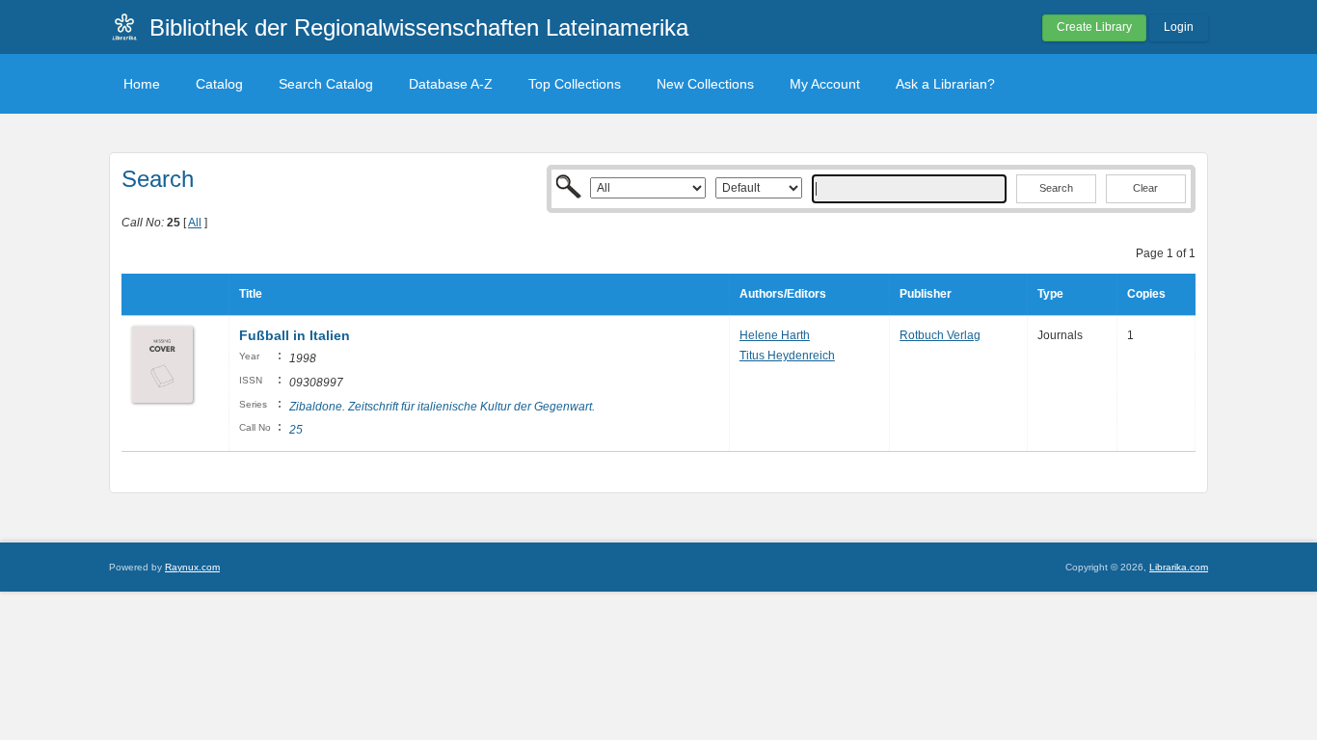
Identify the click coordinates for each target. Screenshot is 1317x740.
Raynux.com (192, 567)
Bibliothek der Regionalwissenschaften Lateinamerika (418, 27)
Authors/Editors (782, 294)
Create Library (1094, 27)
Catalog (219, 84)
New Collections (705, 84)
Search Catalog (326, 84)
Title (250, 294)
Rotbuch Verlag (940, 335)
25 (296, 429)
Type (1050, 294)
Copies (1146, 294)
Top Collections (574, 84)
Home (141, 84)
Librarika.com (1178, 567)
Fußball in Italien (294, 335)
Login (1179, 27)
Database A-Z (451, 84)
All (195, 222)
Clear (1145, 188)
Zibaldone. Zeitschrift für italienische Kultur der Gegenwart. (442, 406)
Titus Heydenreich (787, 355)
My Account (825, 84)
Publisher (926, 294)
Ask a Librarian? (945, 84)
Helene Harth (774, 335)
